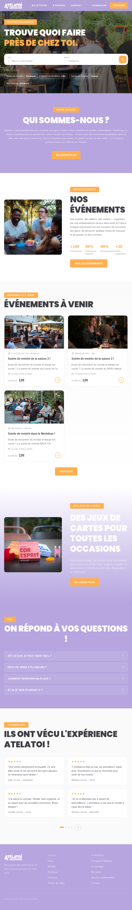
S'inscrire (119, 5)
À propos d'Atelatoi (101, 861)
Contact (76, 5)
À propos (59, 5)
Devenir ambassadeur (103, 877)
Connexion (99, 5)
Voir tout (66, 471)
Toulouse (52, 877)
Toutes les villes (56, 883)
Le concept (97, 866)
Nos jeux (96, 872)
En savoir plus (66, 155)
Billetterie (39, 5)
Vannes (52, 866)
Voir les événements (89, 263)
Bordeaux (53, 872)
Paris (50, 861)
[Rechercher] (122, 59)
